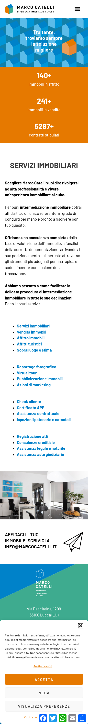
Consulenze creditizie (36, 442)
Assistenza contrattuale (38, 413)
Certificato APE (30, 407)
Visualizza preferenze (44, 706)
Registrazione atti (32, 436)
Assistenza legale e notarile (41, 448)
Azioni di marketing (34, 384)
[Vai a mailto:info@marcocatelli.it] (44, 542)
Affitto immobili (30, 337)
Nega (44, 693)
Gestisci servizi (42, 666)
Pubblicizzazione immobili (40, 378)
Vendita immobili (31, 332)
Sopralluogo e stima (34, 350)
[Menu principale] (77, 9)
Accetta (44, 679)
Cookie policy (32, 717)
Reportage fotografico (36, 366)
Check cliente (29, 401)
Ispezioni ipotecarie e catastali (44, 419)
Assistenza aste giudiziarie (40, 454)
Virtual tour (27, 373)
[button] (80, 625)
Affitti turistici (29, 344)
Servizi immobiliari (33, 326)
